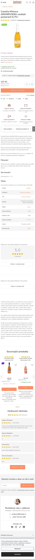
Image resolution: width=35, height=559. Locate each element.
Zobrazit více (17, 467)
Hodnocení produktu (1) (22, 129)
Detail (9, 389)
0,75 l (28, 207)
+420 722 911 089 (19, 517)
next (33, 377)
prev (1, 377)
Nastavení (17, 549)
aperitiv (5, 166)
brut (25, 153)
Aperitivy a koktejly (25, 192)
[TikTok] (20, 527)
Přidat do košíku (17, 90)
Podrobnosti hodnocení (23, 20)
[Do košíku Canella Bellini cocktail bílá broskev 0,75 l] (25, 387)
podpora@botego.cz (19, 514)
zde (23, 545)
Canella (32, 95)
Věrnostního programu (24, 75)
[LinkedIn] (24, 527)
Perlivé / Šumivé (26, 196)
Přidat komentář (17, 286)
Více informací (8, 62)
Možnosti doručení (8, 71)
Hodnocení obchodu (18, 411)
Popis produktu (8, 129)
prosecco (21, 153)
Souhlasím (17, 554)
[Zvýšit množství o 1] (32, 84)
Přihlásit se (27, 485)
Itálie (29, 228)
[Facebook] (12, 527)
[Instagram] (16, 527)
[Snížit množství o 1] (26, 84)
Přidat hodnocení (17, 264)
